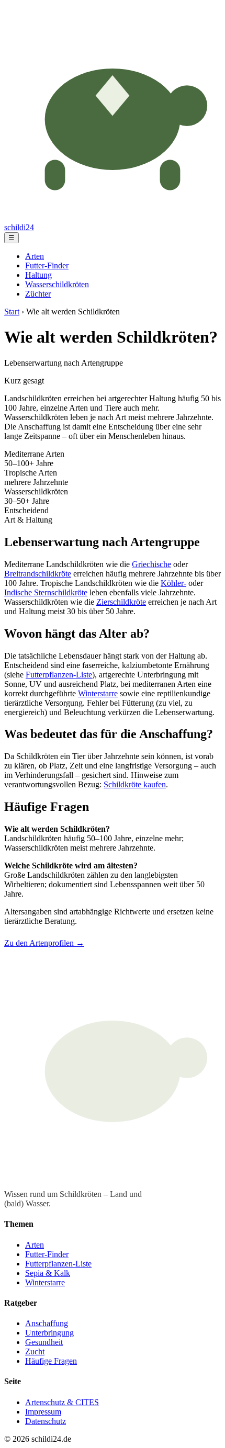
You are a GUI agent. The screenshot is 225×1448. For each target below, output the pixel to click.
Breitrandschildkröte (37, 573)
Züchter (38, 293)
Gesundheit (44, 1342)
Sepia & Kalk (47, 1273)
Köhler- (173, 583)
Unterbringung (49, 1332)
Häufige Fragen (51, 1360)
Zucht (34, 1351)
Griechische (151, 564)
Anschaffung (46, 1323)
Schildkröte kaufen (135, 784)
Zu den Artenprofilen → (44, 942)
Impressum (43, 1411)
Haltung (38, 274)
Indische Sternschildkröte (45, 592)
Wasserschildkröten (57, 284)
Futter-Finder (47, 265)
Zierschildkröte (121, 601)
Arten (34, 256)
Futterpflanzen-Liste (59, 674)
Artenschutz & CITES (62, 1402)
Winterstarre (98, 693)
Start (11, 311)
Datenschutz (45, 1421)
